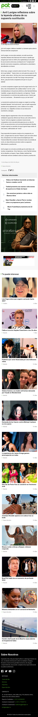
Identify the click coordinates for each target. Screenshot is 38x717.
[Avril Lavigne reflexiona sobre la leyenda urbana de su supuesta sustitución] (19, 33)
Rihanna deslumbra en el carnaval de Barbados (18, 609)
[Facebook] (30, 1)
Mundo (5, 333)
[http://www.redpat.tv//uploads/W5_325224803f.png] (19, 287)
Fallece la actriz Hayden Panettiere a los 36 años (19, 330)
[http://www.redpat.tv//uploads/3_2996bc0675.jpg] (19, 348)
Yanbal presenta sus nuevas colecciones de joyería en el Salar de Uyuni (20, 188)
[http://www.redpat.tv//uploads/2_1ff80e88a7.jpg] (19, 535)
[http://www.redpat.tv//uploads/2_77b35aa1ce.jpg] (19, 627)
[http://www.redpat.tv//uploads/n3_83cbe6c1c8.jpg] (19, 504)
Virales (5, 303)
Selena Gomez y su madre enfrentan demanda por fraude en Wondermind (18, 392)
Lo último (3, 1)
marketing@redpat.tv (21, 704)
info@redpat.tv (6, 707)
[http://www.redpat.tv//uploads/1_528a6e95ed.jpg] (19, 567)
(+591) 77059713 (20, 702)
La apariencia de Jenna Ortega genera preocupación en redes (15, 454)
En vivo (14, 6)
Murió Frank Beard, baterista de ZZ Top (20, 208)
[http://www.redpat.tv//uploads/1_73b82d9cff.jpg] (19, 410)
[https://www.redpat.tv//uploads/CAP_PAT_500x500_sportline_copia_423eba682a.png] (19, 233)
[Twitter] (35, 1)
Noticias (4, 682)
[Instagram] (28, 1)
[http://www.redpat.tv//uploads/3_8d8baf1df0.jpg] (19, 442)
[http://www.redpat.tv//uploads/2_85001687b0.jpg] (19, 473)
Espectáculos (6, 166)
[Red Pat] (5, 6)
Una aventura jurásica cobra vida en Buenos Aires (19, 194)
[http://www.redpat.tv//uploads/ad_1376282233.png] (19, 319)
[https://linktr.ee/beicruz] (19, 261)
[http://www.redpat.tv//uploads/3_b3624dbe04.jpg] (19, 598)
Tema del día (5, 679)
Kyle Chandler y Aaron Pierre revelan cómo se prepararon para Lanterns (19, 201)
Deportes (5, 684)
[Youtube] (33, 1)
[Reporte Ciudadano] (29, 6)
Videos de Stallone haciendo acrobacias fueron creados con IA (20, 181)
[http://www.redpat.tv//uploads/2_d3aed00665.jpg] (19, 379)
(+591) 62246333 (19, 699)
